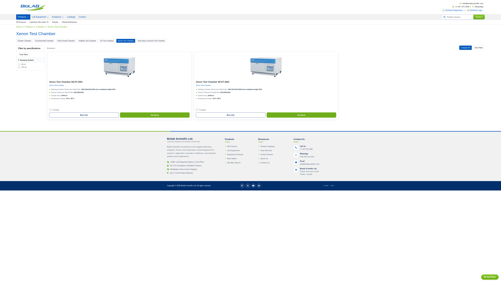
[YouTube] (253, 185)
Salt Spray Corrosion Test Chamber (151, 41)
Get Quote (155, 115)
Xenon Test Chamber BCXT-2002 (212, 82)
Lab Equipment (39, 17)
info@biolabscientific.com (472, 3)
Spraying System (27, 60)
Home (19, 27)
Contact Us (265, 163)
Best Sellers (232, 158)
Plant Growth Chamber (66, 41)
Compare (55, 110)
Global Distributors (69, 22)
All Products (21, 22)
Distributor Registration (454, 10)
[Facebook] (242, 185)
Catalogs (71, 17)
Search (479, 17)
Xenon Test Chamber (126, 41)
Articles (55, 22)
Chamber (40, 27)
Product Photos (266, 154)
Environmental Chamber (44, 41)
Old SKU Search (234, 163)
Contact (82, 17)
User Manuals (266, 150)
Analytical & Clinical (235, 154)
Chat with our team (307, 157)
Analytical (57, 17)
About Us (264, 158)
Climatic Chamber (24, 41)
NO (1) (23, 64)
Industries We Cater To (39, 22)
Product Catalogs (267, 146)
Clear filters (23, 54)
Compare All (465, 48)
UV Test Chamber (107, 41)
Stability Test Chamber (87, 41)
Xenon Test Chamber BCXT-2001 (66, 82)
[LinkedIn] (259, 185)
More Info (84, 115)
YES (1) (24, 67)
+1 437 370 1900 (462, 7)
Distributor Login (476, 10)
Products (22, 17)
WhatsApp (479, 7)
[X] (248, 185)
